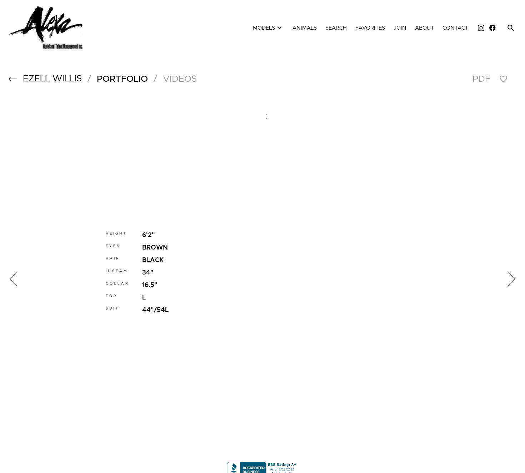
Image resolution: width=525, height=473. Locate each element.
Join (400, 28)
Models (268, 28)
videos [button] (180, 79)
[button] (13, 79)
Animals (304, 28)
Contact (455, 28)
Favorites (370, 28)
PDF (481, 79)
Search (336, 28)
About (424, 28)
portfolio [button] (122, 79)
